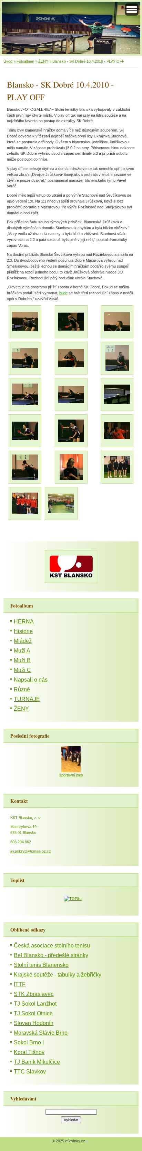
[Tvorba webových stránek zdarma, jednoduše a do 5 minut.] (87, 1141)
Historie (23, 631)
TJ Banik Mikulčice (37, 1062)
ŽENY (43, 61)
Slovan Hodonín (33, 1023)
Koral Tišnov (29, 1052)
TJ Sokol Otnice (33, 1013)
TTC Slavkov (30, 1071)
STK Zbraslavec (33, 994)
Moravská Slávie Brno (41, 1033)
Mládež (23, 641)
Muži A (22, 651)
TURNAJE (27, 699)
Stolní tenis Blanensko (41, 965)
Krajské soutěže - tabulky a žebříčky (57, 975)
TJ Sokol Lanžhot (35, 1004)
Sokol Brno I (29, 1042)
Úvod (7, 61)
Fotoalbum (25, 61)
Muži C (22, 670)
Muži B (22, 660)
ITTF (20, 984)
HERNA (24, 621)
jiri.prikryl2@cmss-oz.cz (30, 851)
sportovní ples (71, 775)
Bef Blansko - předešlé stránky (51, 955)
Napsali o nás (31, 680)
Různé (22, 689)
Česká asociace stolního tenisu (52, 945)
